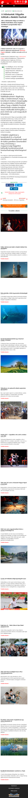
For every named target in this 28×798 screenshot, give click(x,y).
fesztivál (7, 192)
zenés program (17, 193)
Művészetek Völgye (13, 192)
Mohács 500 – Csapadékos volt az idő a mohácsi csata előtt (13, 435)
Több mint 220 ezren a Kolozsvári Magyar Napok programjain (14, 483)
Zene (21, 11)
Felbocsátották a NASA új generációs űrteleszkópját (14, 293)
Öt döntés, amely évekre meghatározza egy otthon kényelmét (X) (12, 720)
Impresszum (14, 785)
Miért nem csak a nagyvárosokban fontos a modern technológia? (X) (12, 529)
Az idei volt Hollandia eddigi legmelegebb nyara (13, 578)
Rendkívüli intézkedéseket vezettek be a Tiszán (13, 771)
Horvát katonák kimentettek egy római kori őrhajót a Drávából (12, 339)
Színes (18, 11)
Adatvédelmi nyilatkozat (14, 788)
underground (11, 193)
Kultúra (15, 11)
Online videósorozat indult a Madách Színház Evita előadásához (14, 247)
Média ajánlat (14, 790)
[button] (26, 2)
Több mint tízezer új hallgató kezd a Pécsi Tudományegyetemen (11, 672)
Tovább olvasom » (5, 258)
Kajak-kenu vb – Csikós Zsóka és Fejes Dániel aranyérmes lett (12, 626)
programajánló (21, 192)
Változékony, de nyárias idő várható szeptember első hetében (13, 388)
